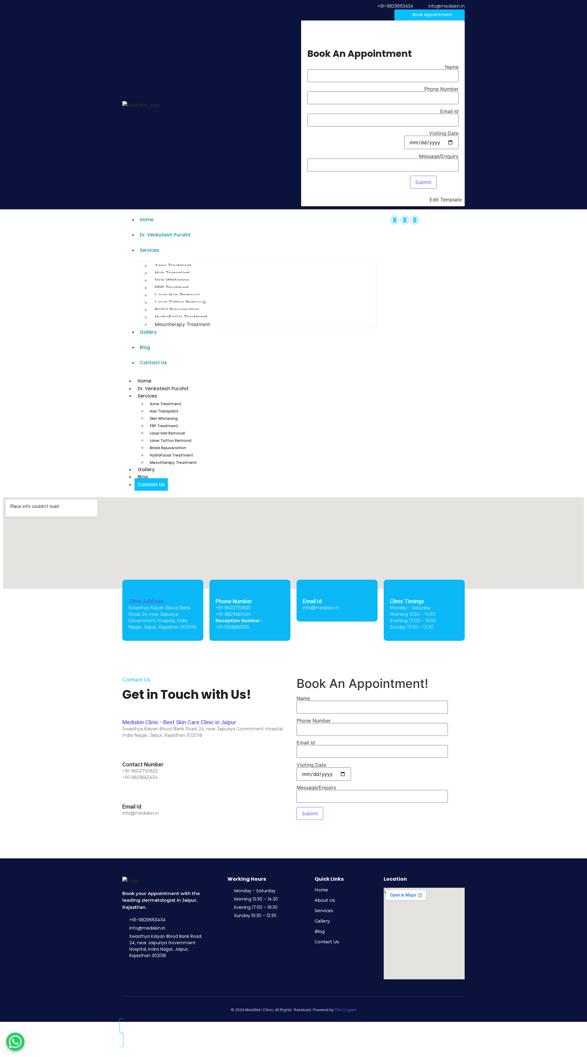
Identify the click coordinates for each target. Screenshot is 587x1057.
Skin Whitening (172, 280)
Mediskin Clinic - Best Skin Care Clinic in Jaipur (179, 722)
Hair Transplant (172, 273)
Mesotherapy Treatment (182, 324)
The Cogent (345, 1009)
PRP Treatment (172, 287)
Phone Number (441, 89)
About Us (325, 900)
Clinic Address (146, 601)
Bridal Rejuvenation (177, 309)
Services (149, 250)
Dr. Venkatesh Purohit (165, 235)
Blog (145, 347)
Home (146, 219)
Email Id (449, 111)
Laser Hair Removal (177, 295)
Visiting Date (444, 133)
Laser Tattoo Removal (180, 302)
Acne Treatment (173, 265)
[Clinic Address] (132, 590)
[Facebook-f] (394, 220)
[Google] (415, 220)
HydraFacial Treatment (181, 317)
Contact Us (153, 362)
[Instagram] (405, 220)
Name (452, 67)
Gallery (148, 332)
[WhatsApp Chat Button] (15, 1042)
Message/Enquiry (439, 156)
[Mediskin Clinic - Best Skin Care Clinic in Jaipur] (126, 711)
